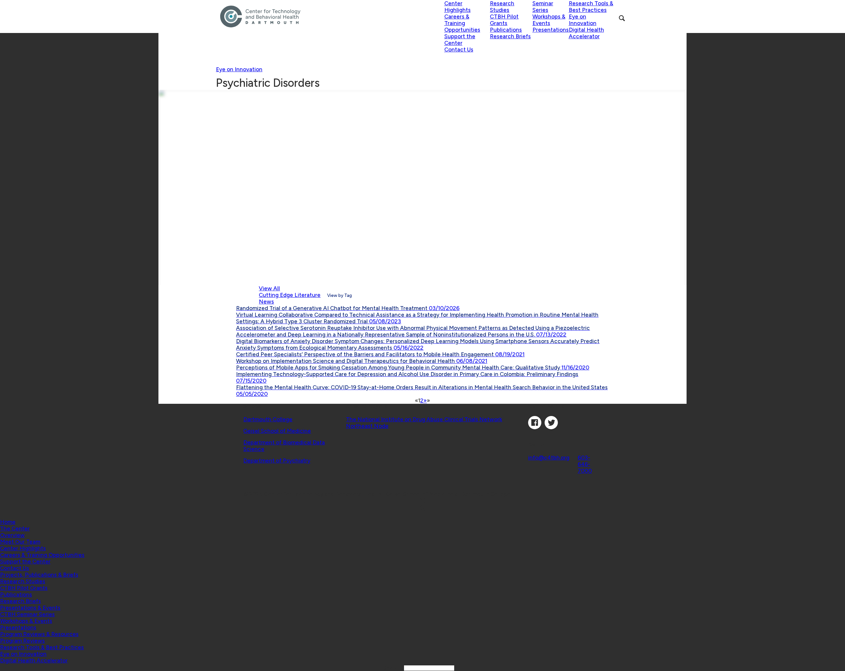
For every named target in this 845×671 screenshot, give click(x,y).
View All (269, 288)
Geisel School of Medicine (277, 431)
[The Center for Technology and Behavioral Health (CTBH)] (332, 16)
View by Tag (339, 295)
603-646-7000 (585, 464)
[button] (15, 528)
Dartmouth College (267, 419)
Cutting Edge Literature (290, 295)
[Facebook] (534, 427)
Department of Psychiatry (276, 460)
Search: (393, 667)
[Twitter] (551, 427)
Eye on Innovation (239, 69)
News (266, 301)
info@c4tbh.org (548, 457)
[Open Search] (622, 18)
